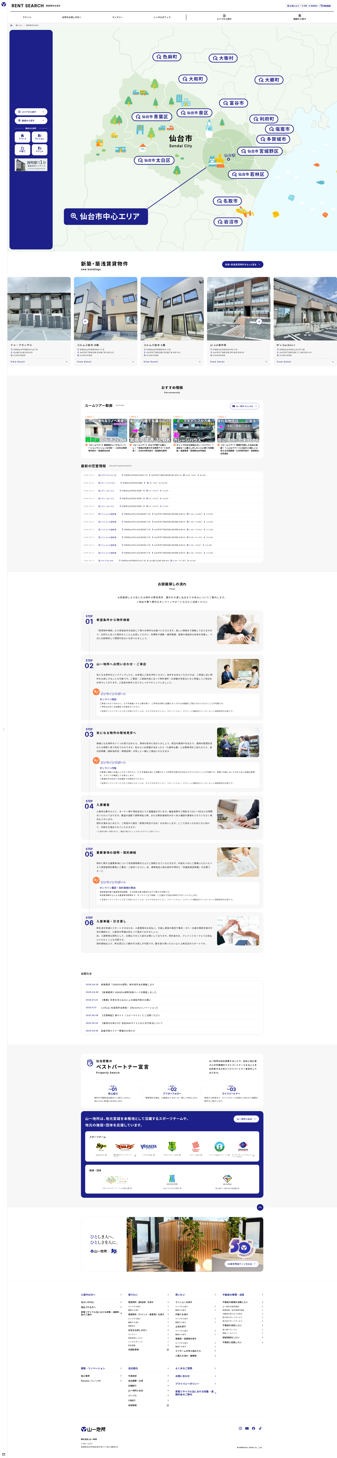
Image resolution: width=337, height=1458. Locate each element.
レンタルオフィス (162, 17)
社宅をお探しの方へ (71, 17)
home (11, 25)
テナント (27, 17)
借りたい (19, 25)
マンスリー (117, 17)
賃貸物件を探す (32, 25)
